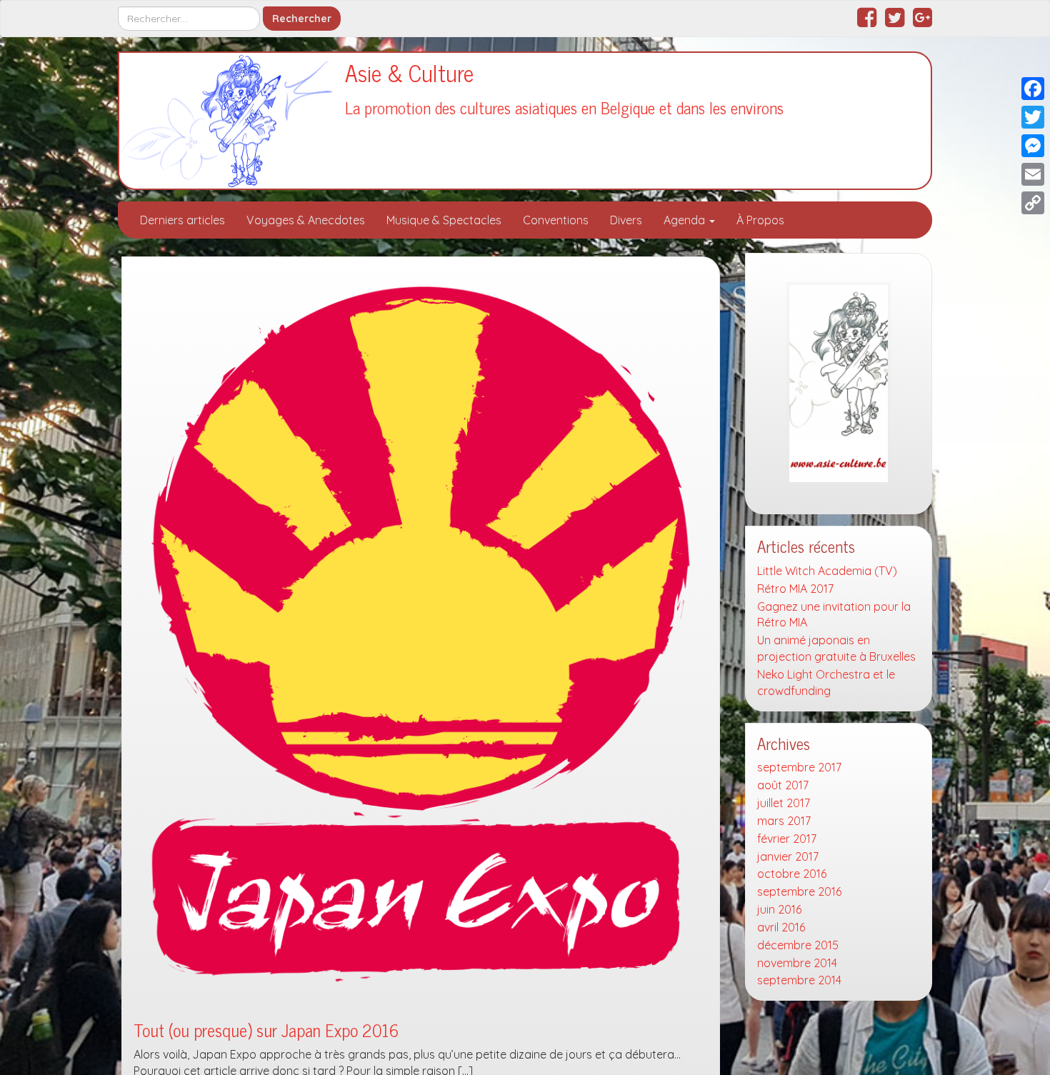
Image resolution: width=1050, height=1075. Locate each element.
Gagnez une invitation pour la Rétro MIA (834, 614)
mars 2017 (784, 821)
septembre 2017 (799, 767)
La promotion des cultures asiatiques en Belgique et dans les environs (564, 107)
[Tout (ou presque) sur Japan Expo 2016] (421, 634)
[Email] (1033, 174)
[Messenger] (1033, 145)
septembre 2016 (799, 891)
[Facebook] (1033, 88)
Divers (626, 220)
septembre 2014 (799, 980)
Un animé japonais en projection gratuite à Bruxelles (836, 648)
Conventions (556, 220)
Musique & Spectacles (443, 220)
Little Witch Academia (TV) (827, 571)
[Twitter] (1033, 117)
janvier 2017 (788, 856)
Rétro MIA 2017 (795, 588)
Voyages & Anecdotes (305, 220)
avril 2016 (781, 927)
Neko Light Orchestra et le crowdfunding (826, 682)
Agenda (686, 220)
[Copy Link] (1033, 203)
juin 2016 (779, 909)
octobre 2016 (791, 873)
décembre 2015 (798, 945)
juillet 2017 (783, 803)
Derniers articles (182, 220)
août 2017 (783, 785)
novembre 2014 (797, 963)
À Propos (760, 220)
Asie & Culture (409, 72)
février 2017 (786, 838)
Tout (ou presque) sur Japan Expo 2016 (266, 1030)
